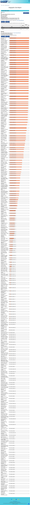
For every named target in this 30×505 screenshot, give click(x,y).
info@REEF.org (19, 502)
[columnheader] (23, 25)
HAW (3, 12)
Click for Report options (5, 10)
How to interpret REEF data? (20, 20)
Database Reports (7, 5)
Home (2, 5)
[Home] (5, 1)
